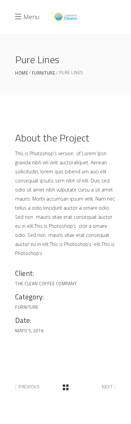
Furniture (43, 73)
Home (21, 73)
